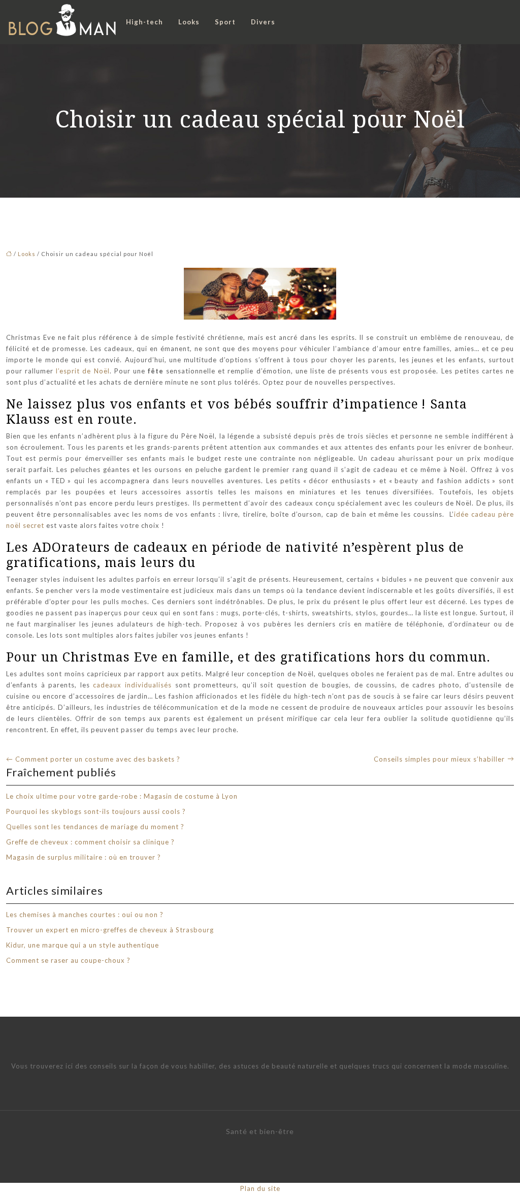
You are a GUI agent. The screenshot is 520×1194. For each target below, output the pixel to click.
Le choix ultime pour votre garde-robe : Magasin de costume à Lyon (122, 796)
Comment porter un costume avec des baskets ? (97, 759)
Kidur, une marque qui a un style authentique (82, 945)
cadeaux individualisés (134, 685)
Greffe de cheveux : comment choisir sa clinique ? (90, 842)
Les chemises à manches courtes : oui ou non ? (85, 914)
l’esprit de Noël (82, 371)
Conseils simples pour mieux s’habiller (439, 759)
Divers (263, 22)
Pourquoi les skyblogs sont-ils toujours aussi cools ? (96, 811)
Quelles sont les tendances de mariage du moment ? (95, 827)
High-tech (144, 22)
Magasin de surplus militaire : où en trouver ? (83, 857)
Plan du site (260, 1188)
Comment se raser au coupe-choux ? (68, 960)
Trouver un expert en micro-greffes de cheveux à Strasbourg (110, 930)
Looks (189, 22)
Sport (225, 22)
